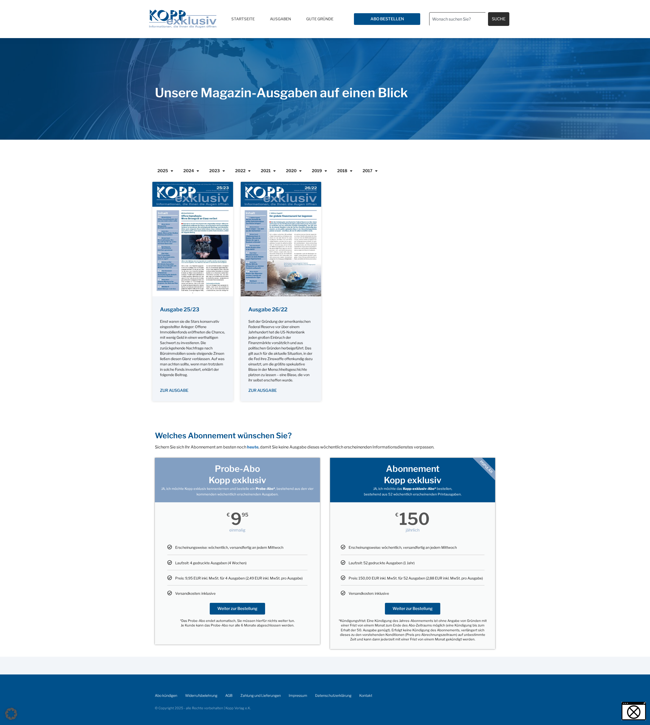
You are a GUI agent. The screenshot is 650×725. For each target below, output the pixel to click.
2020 (291, 170)
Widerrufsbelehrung (201, 695)
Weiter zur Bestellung (237, 608)
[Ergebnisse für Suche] (457, 29)
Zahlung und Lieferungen (260, 695)
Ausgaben (280, 19)
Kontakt (365, 695)
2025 (162, 170)
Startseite (243, 19)
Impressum (298, 695)
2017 (367, 170)
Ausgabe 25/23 (179, 309)
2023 (214, 170)
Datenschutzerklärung (333, 695)
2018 (342, 170)
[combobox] (457, 19)
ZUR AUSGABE (174, 390)
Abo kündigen (166, 695)
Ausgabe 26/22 (267, 309)
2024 (188, 170)
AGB (229, 695)
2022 (240, 170)
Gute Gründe (319, 19)
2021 (266, 170)
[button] (11, 714)
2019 (317, 170)
